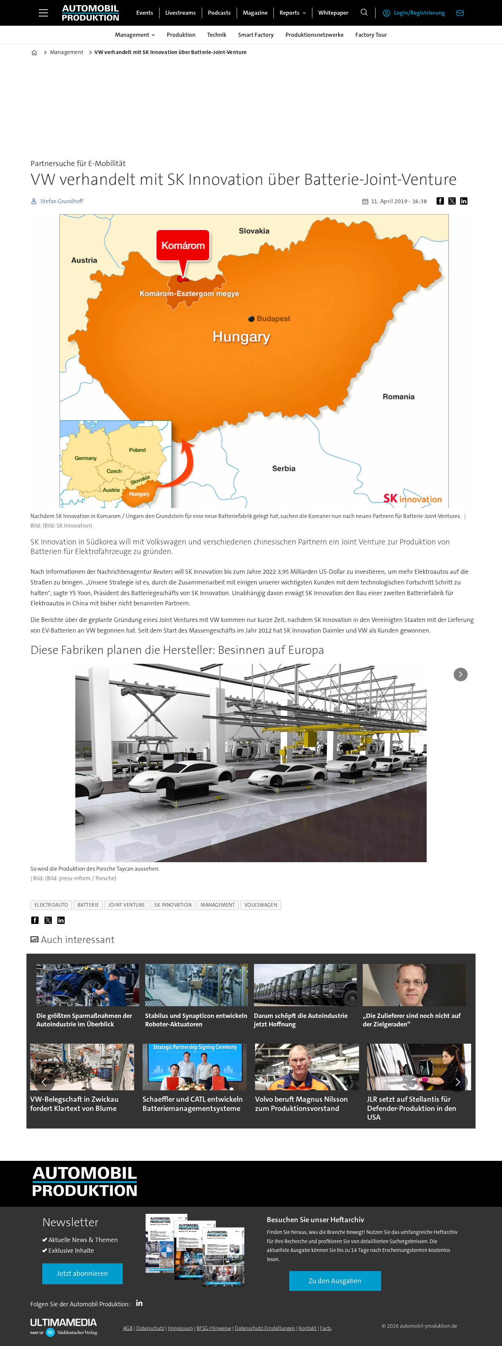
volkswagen (260, 905)
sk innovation (172, 905)
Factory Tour (371, 35)
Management (132, 35)
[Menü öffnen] (43, 13)
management (218, 905)
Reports (290, 13)
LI (141, 1302)
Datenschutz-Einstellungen (265, 1328)
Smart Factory (256, 35)
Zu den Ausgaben (335, 1280)
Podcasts (219, 13)
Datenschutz (150, 1328)
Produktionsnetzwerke (315, 35)
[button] (44, 1082)
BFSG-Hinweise (214, 1328)
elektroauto (51, 905)
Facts (325, 1328)
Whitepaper (333, 13)
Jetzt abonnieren (82, 1273)
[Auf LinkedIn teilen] (465, 201)
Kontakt (307, 1328)
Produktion (181, 35)
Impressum (180, 1328)
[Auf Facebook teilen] (441, 201)
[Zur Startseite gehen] (90, 13)
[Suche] (364, 13)
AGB (128, 1328)
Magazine (255, 13)
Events (144, 13)
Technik (216, 35)
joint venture (126, 905)
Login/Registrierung (419, 13)
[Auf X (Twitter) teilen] (453, 201)
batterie (88, 905)
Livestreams (180, 13)
